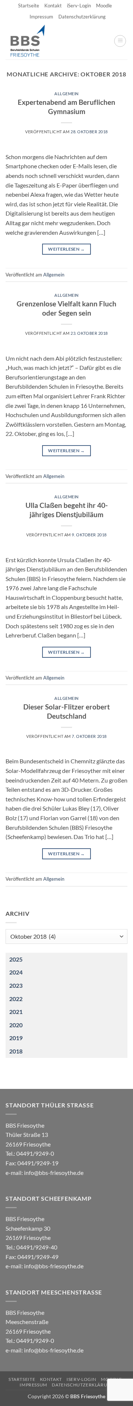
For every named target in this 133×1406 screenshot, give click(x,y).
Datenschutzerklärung (82, 17)
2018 (16, 1051)
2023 (16, 985)
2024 (16, 972)
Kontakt (53, 5)
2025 (16, 959)
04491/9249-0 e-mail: (32, 1163)
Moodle (104, 5)
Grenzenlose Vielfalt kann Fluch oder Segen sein (66, 308)
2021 (16, 1011)
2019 (16, 1037)
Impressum (41, 17)
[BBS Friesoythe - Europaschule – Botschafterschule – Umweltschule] (34, 41)
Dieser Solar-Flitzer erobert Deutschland (66, 711)
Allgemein (66, 93)
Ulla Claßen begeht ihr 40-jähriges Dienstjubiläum (66, 510)
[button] (120, 41)
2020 (16, 1024)
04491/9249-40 (36, 1247)
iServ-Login (79, 5)
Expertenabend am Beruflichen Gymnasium (66, 107)
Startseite (28, 5)
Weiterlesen (66, 249)
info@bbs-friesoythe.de (53, 1172)
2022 (16, 998)
